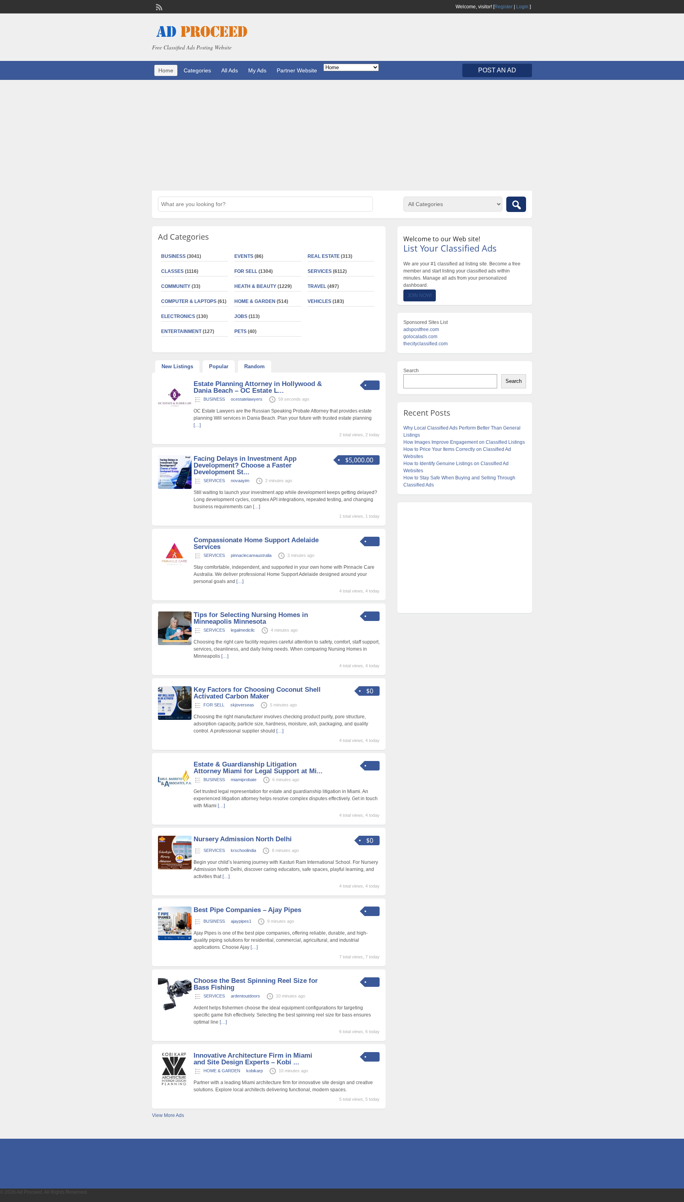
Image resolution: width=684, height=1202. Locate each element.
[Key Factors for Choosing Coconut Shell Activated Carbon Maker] (175, 718)
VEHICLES (319, 301)
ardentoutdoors (245, 996)
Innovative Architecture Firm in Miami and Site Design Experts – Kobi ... (253, 1059)
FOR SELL (245, 271)
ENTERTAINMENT (181, 331)
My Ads (257, 70)
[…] (197, 425)
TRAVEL (317, 286)
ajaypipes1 (241, 921)
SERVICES (320, 271)
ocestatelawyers (246, 399)
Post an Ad (497, 70)
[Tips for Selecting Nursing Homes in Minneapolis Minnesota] (175, 643)
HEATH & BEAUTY (255, 286)
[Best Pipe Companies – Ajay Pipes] (175, 938)
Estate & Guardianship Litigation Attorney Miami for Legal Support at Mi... (258, 768)
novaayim (240, 480)
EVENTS (243, 256)
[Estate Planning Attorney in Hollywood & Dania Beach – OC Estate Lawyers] (175, 412)
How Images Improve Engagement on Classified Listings (464, 442)
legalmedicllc (243, 630)
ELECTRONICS (178, 316)
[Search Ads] (516, 204)
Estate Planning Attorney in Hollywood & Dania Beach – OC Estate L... (258, 387)
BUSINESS (173, 256)
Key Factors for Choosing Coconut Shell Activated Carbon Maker (257, 693)
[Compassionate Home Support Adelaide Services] (175, 569)
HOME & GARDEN (255, 301)
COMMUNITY (175, 286)
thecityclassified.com (425, 343)
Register (503, 6)
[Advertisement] (342, 135)
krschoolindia (243, 850)
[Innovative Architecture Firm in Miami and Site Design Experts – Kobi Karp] (175, 1084)
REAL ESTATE (324, 256)
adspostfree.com (421, 329)
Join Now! (419, 295)
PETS (240, 331)
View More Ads (168, 1115)
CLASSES (172, 271)
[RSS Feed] (158, 6)
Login (522, 6)
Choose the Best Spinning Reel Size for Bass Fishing (256, 984)
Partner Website (297, 70)
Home (165, 70)
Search (411, 370)
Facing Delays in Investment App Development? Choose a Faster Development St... (245, 465)
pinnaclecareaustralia (251, 555)
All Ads (229, 70)
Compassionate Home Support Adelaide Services (256, 543)
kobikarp (254, 1070)
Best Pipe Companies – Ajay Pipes (247, 910)
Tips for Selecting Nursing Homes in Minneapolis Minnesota (251, 618)
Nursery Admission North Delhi (243, 839)
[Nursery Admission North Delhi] (175, 868)
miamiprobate (243, 779)
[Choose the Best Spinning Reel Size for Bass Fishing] (175, 1009)
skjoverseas (242, 704)
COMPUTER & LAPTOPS (189, 301)
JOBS (240, 316)
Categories (197, 70)
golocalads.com (420, 336)
